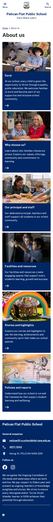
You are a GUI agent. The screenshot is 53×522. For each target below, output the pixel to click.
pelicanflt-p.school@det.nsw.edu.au (29, 440)
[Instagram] (13, 468)
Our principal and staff (19, 207)
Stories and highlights (19, 325)
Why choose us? (15, 144)
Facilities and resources (20, 266)
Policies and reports (18, 387)
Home (5, 28)
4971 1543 (15, 447)
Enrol (8, 75)
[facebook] (4, 468)
